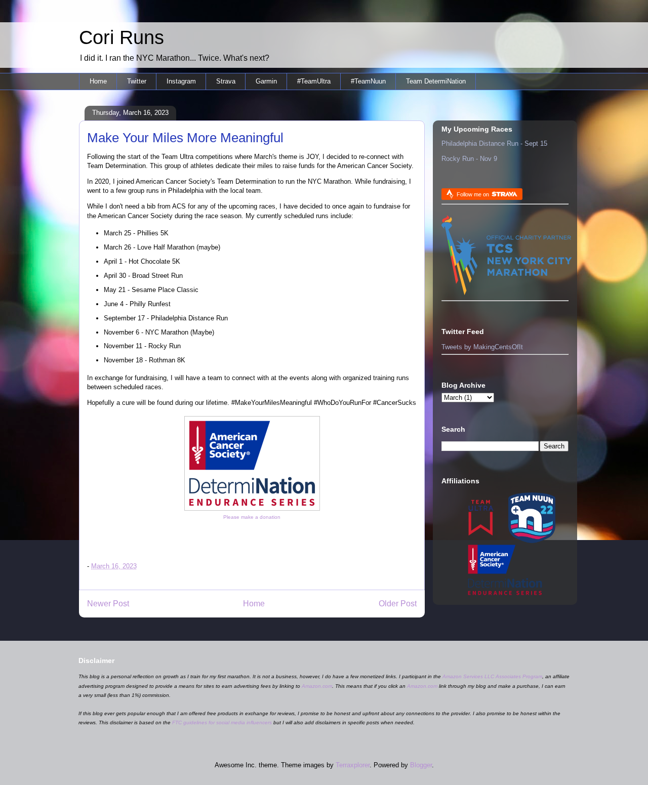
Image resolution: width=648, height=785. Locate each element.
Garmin (266, 81)
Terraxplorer (353, 765)
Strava (225, 81)
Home (98, 81)
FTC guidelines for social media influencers (222, 722)
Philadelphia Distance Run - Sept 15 (494, 143)
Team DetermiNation (436, 81)
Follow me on (474, 194)
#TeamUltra (314, 81)
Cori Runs (121, 37)
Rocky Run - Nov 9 (469, 158)
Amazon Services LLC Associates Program (492, 676)
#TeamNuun (368, 81)
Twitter (136, 81)
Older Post (398, 603)
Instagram (181, 81)
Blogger (421, 765)
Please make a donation (251, 517)
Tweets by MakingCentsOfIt (482, 347)
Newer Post (108, 603)
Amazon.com (317, 686)
